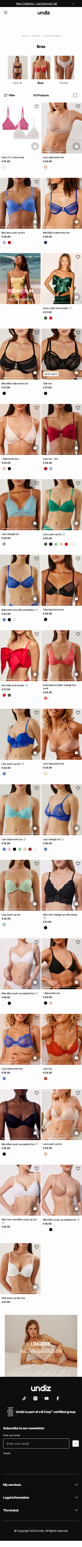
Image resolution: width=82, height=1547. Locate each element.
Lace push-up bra (52, 534)
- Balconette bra (10, 458)
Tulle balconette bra (53, 609)
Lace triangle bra (10, 534)
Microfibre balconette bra (56, 232)
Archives (35, 35)
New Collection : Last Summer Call (36, 3)
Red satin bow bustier (13, 685)
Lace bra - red (50, 458)
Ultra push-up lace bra (13, 1297)
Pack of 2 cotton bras (13, 157)
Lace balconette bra (53, 157)
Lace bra (47, 1068)
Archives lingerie (52, 35)
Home (25, 35)
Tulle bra (47, 383)
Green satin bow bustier (56, 308)
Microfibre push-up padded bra (60, 1219)
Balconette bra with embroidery (18, 609)
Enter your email (12, 1435)
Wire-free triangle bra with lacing (60, 914)
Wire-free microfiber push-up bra (19, 1219)
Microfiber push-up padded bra (18, 993)
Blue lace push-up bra (13, 232)
